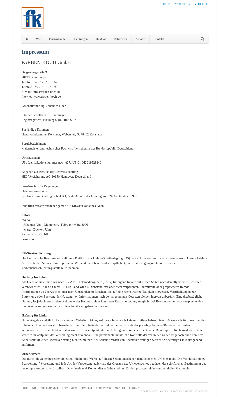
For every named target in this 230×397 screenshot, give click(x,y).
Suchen (202, 39)
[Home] (27, 39)
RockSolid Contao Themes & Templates (185, 391)
